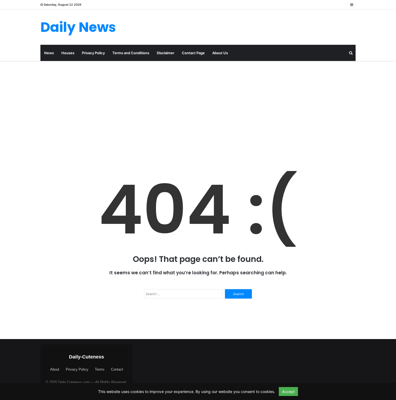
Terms (100, 369)
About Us (220, 53)
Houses (67, 53)
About (54, 369)
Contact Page (193, 53)
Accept (288, 391)
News (49, 53)
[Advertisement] (198, 107)
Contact (117, 369)
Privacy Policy (93, 53)
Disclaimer (165, 53)
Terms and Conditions (130, 53)
